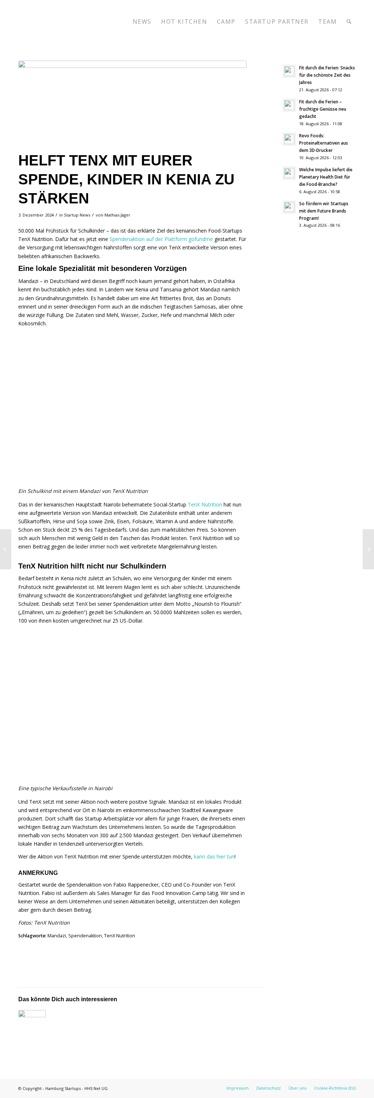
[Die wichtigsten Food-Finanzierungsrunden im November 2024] (5, 549)
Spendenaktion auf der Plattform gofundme (161, 239)
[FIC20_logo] (73, 21)
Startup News (77, 215)
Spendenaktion (85, 936)
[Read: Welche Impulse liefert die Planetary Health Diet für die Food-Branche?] (289, 173)
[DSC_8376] (132, 104)
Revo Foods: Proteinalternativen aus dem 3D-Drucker (323, 143)
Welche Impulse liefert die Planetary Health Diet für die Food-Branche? (325, 177)
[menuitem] (142, 21)
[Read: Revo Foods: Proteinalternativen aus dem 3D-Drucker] (289, 139)
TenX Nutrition (205, 504)
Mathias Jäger (117, 215)
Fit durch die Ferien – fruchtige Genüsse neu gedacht (322, 109)
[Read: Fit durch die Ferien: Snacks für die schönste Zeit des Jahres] (289, 71)
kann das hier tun (214, 856)
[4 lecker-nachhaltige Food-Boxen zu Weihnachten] (368, 549)
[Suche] (349, 21)
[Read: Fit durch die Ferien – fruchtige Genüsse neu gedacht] (289, 105)
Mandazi (56, 936)
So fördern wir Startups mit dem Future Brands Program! (323, 210)
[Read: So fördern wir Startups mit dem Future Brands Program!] (289, 207)
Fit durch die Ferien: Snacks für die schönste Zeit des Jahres (327, 75)
